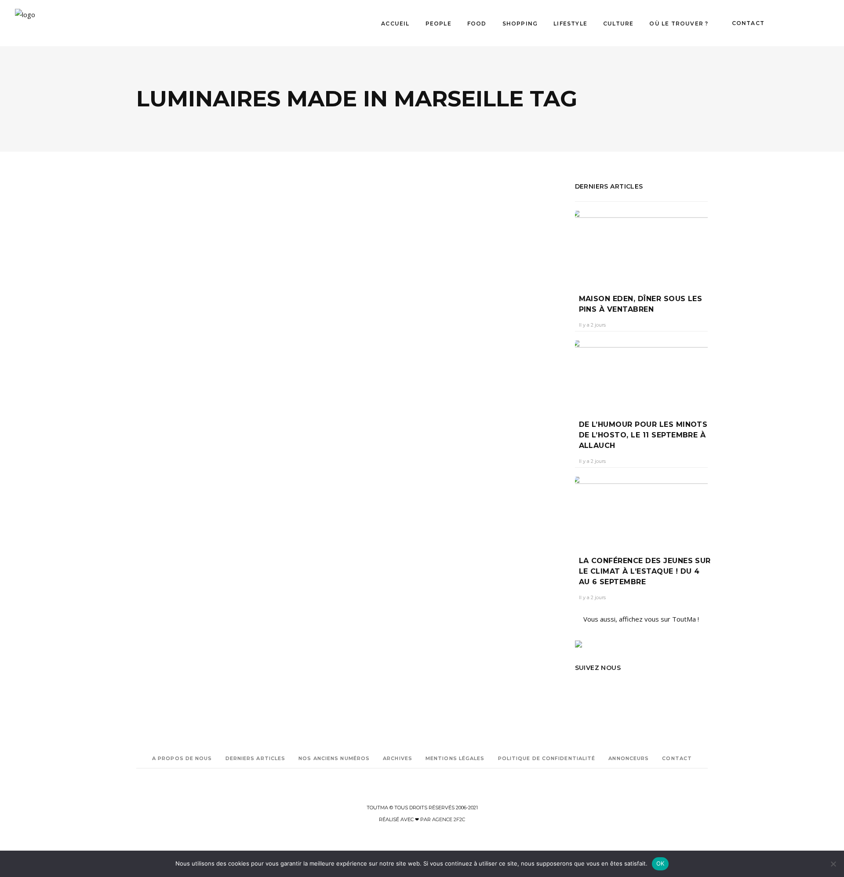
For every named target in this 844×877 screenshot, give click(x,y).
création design (193, 455)
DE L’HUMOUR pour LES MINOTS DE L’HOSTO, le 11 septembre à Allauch (643, 435)
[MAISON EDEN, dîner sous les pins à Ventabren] (641, 246)
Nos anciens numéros (334, 758)
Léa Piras (155, 377)
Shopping (182, 337)
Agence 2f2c (448, 819)
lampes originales (213, 480)
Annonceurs (628, 758)
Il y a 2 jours (592, 325)
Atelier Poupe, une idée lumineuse (230, 361)
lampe (224, 455)
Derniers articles (256, 758)
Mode (154, 337)
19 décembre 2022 (199, 377)
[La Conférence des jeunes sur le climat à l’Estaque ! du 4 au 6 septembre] (641, 510)
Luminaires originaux (188, 529)
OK (660, 863)
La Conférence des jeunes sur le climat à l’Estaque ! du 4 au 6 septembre (645, 571)
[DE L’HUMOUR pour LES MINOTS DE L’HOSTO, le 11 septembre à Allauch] (641, 373)
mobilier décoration (161, 542)
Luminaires (150, 517)
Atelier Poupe (153, 455)
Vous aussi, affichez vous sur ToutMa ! (641, 619)
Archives (397, 758)
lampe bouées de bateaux (168, 468)
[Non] (833, 863)
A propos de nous (182, 758)
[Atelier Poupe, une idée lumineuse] (239, 259)
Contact (677, 758)
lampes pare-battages (164, 492)
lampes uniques (201, 505)
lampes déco (171, 480)
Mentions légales (455, 758)
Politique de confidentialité (547, 758)
